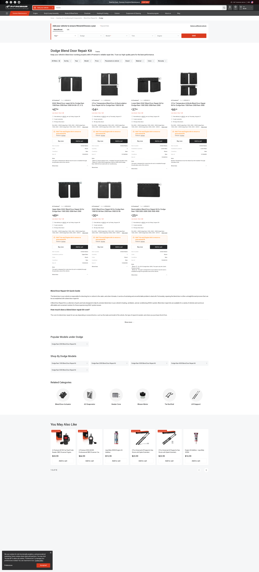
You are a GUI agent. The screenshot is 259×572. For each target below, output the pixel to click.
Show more (128, 322)
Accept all (43, 565)
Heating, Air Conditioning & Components (69, 18)
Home (52, 18)
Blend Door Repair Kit (90, 18)
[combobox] (65, 36)
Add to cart (63, 461)
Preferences (8, 565)
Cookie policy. (39, 560)
